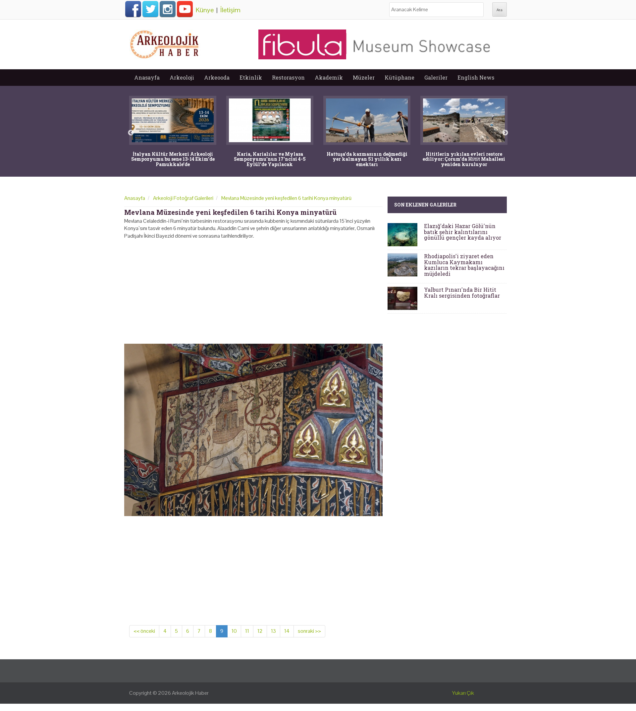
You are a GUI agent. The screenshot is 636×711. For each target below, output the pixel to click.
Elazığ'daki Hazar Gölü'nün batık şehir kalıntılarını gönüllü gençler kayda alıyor (462, 231)
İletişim (230, 10)
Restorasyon (288, 77)
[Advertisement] (253, 289)
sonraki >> (309, 630)
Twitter (150, 9)
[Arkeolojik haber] (165, 43)
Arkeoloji (182, 77)
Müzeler (364, 77)
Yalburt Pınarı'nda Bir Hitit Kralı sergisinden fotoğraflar (462, 292)
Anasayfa (147, 77)
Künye (205, 10)
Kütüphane (399, 77)
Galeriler (436, 77)
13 (273, 630)
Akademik (329, 77)
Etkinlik (250, 77)
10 (234, 630)
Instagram (168, 9)
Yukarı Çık (463, 692)
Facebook (133, 9)
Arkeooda (217, 77)
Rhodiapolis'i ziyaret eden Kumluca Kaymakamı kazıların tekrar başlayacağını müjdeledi (464, 265)
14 (287, 630)
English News (475, 77)
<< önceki (144, 630)
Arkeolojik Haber (190, 692)
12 (260, 630)
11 (247, 630)
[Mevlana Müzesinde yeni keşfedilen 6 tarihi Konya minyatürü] (253, 429)
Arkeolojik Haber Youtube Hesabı (185, 9)
